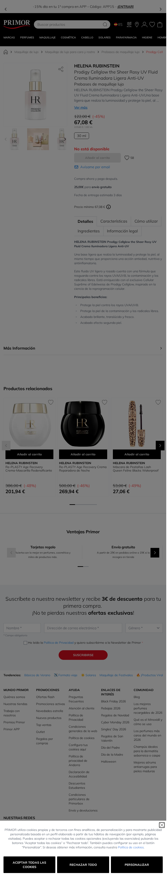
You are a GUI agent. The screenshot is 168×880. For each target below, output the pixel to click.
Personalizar (137, 865)
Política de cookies (131, 847)
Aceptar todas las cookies (29, 865)
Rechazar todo (83, 865)
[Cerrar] (161, 825)
